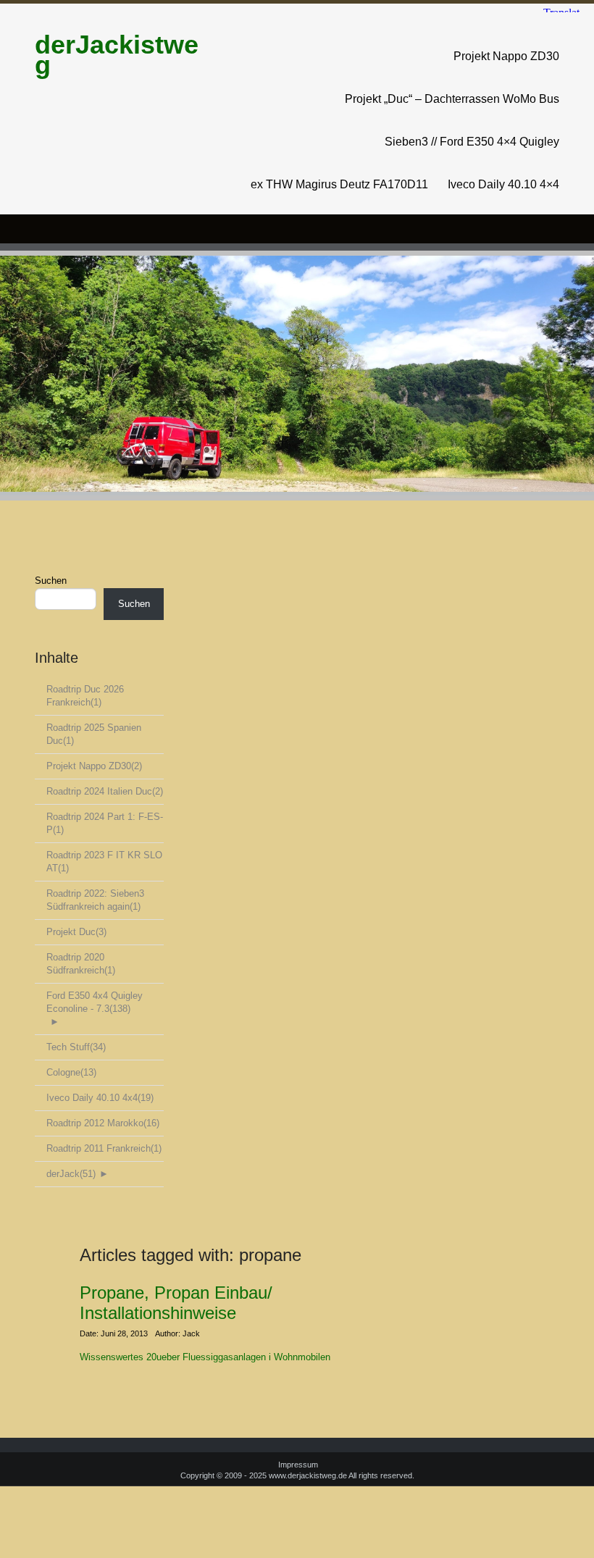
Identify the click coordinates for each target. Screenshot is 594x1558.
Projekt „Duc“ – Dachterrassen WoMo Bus (452, 99)
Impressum (298, 1464)
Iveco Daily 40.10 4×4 (503, 184)
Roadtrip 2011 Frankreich (104, 1148)
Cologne (71, 1072)
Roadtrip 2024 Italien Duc (104, 791)
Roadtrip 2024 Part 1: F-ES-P (104, 823)
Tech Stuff (76, 1047)
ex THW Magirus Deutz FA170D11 (339, 184)
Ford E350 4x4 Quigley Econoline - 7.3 (94, 1002)
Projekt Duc (76, 931)
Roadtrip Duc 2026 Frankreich (85, 696)
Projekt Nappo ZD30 (506, 56)
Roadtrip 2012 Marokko (102, 1123)
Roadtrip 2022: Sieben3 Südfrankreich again (95, 900)
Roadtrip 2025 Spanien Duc (93, 734)
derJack (71, 1173)
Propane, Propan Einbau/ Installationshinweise (176, 1303)
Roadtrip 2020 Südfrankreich (80, 964)
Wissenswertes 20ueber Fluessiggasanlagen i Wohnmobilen (205, 1357)
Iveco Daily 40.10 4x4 (100, 1097)
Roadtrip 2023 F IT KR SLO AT (104, 862)
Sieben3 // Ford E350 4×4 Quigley (472, 141)
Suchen (51, 580)
